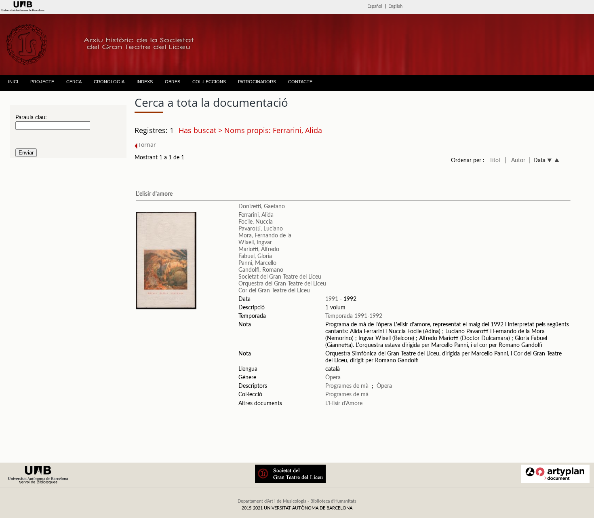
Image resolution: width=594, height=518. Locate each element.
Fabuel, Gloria (255, 256)
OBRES (172, 81)
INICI (13, 81)
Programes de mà (347, 386)
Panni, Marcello (257, 263)
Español (374, 6)
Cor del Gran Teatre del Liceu (274, 291)
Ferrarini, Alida (256, 215)
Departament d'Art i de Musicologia (272, 501)
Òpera (333, 378)
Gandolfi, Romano (260, 270)
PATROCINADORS (257, 81)
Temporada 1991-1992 (353, 316)
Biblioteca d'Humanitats (333, 501)
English (395, 6)
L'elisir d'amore (154, 194)
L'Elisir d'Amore (343, 403)
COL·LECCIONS (209, 81)
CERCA (74, 81)
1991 (331, 299)
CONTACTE (300, 81)
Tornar (147, 144)
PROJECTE (42, 81)
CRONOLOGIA (109, 81)
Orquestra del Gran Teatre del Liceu (282, 284)
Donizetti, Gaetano (261, 206)
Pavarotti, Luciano (260, 229)
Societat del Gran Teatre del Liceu (279, 277)
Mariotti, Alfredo (258, 249)
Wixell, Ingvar (255, 242)
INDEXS (145, 81)
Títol (494, 160)
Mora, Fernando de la (264, 236)
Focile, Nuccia (255, 222)
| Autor (515, 160)
